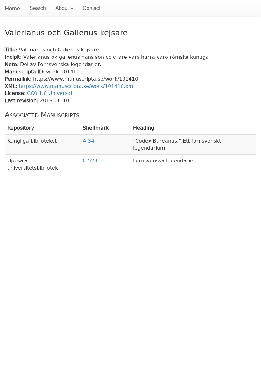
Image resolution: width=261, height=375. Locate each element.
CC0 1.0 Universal (49, 93)
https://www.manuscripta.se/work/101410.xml (77, 86)
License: (16, 93)
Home (12, 8)
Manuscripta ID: (25, 72)
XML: (12, 86)
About (62, 7)
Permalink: (19, 79)
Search (38, 7)
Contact (91, 7)
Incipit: (14, 57)
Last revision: (22, 101)
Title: (12, 50)
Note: (12, 64)
